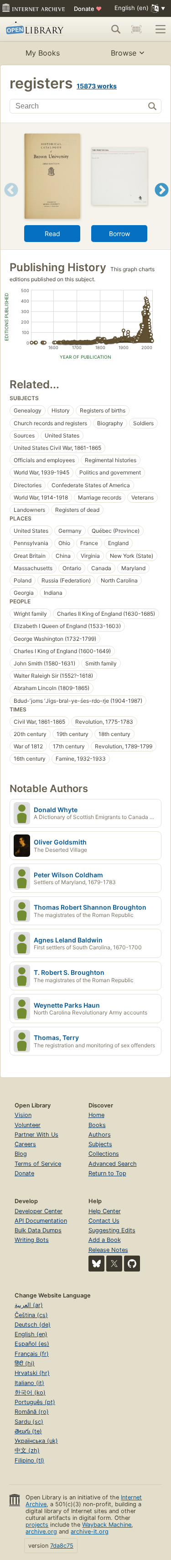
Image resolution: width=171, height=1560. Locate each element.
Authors (99, 1134)
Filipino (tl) (29, 1460)
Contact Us (103, 1220)
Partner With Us (36, 1134)
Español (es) (32, 1343)
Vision (23, 1115)
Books (97, 1125)
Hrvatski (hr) (32, 1373)
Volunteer (28, 1125)
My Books (43, 52)
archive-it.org (90, 1531)
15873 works (97, 86)
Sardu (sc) (29, 1421)
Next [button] (161, 201)
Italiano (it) (29, 1383)
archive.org (41, 1531)
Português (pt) (35, 1402)
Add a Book (104, 1239)
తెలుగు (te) (28, 1431)
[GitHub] (132, 1264)
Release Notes (108, 1249)
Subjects (100, 1144)
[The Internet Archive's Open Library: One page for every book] (37, 29)
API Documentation (41, 1220)
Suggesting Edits (111, 1230)
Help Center (104, 1211)
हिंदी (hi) (25, 1363)
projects (37, 1524)
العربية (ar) (29, 1305)
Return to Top (107, 1173)
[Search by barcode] (136, 29)
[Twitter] (114, 1264)
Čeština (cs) (31, 1315)
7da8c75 (61, 1545)
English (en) (31, 1334)
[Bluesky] (96, 1264)
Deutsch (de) (33, 1324)
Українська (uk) (36, 1440)
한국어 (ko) (30, 1392)
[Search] (116, 29)
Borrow (119, 233)
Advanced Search (112, 1163)
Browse (123, 52)
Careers (25, 1144)
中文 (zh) (27, 1450)
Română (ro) (32, 1411)
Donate (88, 8)
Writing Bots (32, 1239)
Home (96, 1115)
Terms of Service (38, 1163)
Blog (21, 1153)
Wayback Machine (106, 1524)
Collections (103, 1153)
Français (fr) (32, 1353)
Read (52, 233)
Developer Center (38, 1211)
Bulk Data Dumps (38, 1230)
